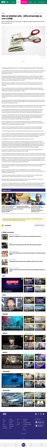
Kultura (10, 419)
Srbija (3, 13)
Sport (4, 421)
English (18, 422)
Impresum (25, 421)
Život (4, 424)
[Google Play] (39, 422)
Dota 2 (4, 364)
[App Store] (39, 425)
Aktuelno (27, 362)
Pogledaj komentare (39, 225)
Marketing (25, 419)
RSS (23, 428)
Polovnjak (5, 401)
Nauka (37, 297)
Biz (3, 422)
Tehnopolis (11, 424)
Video (18, 419)
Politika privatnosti (27, 424)
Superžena (11, 421)
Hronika (26, 286)
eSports (10, 422)
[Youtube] (43, 414)
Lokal (10, 428)
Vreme (18, 424)
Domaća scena (39, 353)
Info (4, 419)
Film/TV (37, 335)
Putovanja (5, 428)
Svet (3, 289)
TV (17, 421)
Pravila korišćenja (27, 422)
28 (2, 225)
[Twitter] (38, 414)
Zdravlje (5, 426)
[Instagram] (41, 414)
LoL (25, 353)
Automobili (11, 426)
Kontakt (24, 429)
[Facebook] (36, 414)
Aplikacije (25, 426)
